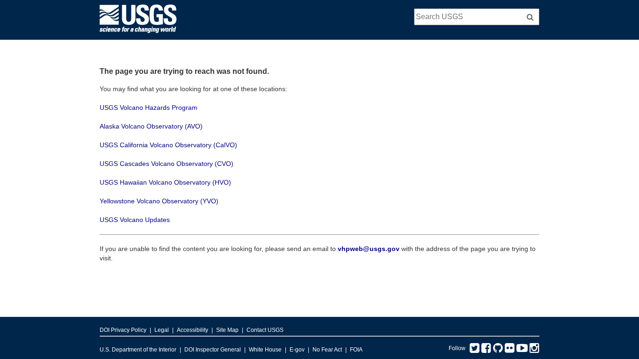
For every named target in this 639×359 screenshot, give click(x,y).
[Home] (138, 35)
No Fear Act (327, 349)
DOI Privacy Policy (123, 330)
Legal (161, 330)
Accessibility (192, 330)
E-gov (297, 349)
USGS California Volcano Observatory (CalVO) (168, 145)
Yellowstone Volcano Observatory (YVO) (159, 201)
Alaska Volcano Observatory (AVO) (151, 126)
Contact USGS (265, 330)
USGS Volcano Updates (135, 219)
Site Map (227, 330)
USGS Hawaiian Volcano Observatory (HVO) (165, 182)
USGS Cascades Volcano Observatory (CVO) (166, 163)
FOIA (356, 349)
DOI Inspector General (212, 349)
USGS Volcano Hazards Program (148, 107)
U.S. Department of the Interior (138, 349)
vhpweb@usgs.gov (368, 248)
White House (265, 349)
